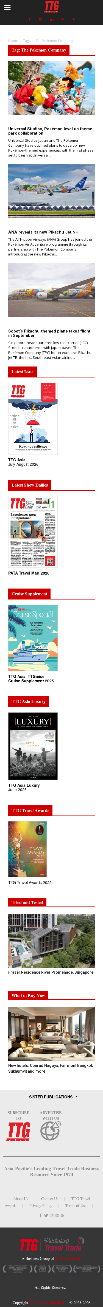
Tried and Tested (27, 902)
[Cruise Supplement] (33, 671)
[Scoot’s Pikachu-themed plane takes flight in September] (51, 290)
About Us (20, 1198)
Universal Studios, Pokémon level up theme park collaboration (50, 131)
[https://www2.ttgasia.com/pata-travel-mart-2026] (33, 567)
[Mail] (63, 19)
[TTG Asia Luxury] (33, 780)
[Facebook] (30, 19)
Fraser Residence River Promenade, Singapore (51, 972)
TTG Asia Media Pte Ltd (49, 1302)
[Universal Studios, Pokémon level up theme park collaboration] (51, 88)
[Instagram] (41, 19)
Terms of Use (75, 1205)
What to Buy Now (28, 995)
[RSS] (73, 19)
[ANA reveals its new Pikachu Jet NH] (51, 191)
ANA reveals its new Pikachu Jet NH (43, 232)
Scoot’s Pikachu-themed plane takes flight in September (49, 333)
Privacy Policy (40, 1205)
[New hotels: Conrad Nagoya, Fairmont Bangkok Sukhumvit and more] (51, 1034)
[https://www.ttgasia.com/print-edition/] (33, 454)
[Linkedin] (52, 19)
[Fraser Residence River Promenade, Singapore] (51, 941)
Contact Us (49, 1198)
